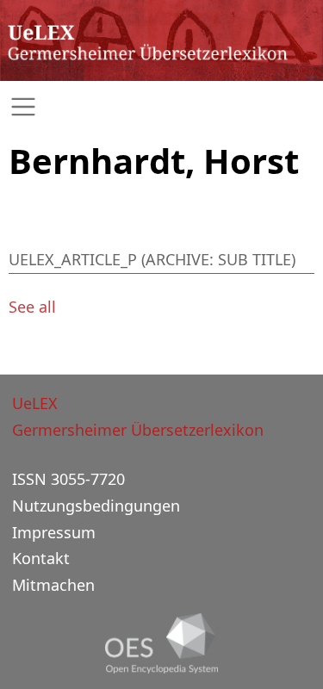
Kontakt (41, 558)
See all (32, 306)
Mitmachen (53, 584)
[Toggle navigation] (161, 107)
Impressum (54, 532)
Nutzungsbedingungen (96, 505)
